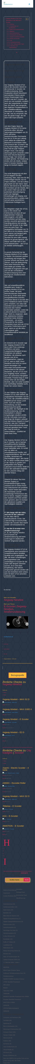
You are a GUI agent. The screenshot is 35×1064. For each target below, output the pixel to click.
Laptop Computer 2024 (10, 959)
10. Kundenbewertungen (14, 42)
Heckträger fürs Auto (9, 930)
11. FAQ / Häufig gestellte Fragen (16, 44)
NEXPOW (6, 967)
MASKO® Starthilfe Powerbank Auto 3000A (16, 996)
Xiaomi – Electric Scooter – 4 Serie (16, 769)
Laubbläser (6, 945)
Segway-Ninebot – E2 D (13, 732)
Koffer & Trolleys (8, 942)
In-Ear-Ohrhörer (8, 936)
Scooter (5, 653)
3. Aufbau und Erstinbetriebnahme (16, 29)
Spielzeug (6, 1023)
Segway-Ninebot (13, 599)
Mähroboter (6, 948)
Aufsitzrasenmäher (8, 907)
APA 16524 (6, 985)
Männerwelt (6, 1038)
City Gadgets (6, 649)
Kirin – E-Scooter (10, 816)
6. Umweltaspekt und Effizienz (15, 34)
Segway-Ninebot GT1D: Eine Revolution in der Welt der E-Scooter (14, 20)
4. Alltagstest (11, 31)
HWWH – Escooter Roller (14, 783)
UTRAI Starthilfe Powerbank (11, 982)
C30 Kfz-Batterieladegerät (11, 1008)
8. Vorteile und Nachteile (14, 38)
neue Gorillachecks (9, 1046)
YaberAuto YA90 (8, 990)
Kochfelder (6, 939)
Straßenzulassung (14, 611)
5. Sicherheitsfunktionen (14, 33)
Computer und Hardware (10, 1017)
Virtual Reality (7, 1049)
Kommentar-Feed (21, 895)
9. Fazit (10, 40)
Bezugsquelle (17, 675)
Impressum (6, 893)
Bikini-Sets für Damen (9, 915)
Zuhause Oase (7, 1032)
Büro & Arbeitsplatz (9, 1026)
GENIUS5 (6, 1005)
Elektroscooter (7, 924)
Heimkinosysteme (8, 933)
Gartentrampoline (8, 927)
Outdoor (5, 1041)
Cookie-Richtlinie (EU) (9, 896)
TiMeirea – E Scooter (12, 806)
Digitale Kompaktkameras (10, 918)
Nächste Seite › (10, 962)
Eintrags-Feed (20, 892)
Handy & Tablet (7, 1035)
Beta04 (5, 988)
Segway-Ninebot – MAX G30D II (17, 709)
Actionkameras (7, 904)
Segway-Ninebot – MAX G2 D (16, 699)
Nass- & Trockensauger (10, 956)
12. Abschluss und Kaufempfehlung (13, 46)
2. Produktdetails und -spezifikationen (14, 27)
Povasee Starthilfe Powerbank (12, 999)
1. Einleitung (11, 24)
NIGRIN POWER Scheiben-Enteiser (13, 979)
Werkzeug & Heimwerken (10, 1029)
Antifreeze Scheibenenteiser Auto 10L (14, 973)
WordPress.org (20, 898)
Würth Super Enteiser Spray (11, 970)
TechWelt (6, 1020)
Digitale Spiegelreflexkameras (12, 921)
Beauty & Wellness (8, 1055)
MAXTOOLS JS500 (9, 1002)
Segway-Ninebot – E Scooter (16, 719)
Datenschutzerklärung (9, 890)
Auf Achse (6, 644)
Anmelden (19, 889)
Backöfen (6, 913)
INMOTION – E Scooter (13, 826)
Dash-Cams (6, 910)
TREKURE (6, 993)
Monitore (6, 953)
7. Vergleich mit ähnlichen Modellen (16, 36)
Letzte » (17, 962)
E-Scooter (10, 606)
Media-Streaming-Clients (10, 950)
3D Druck (6, 1052)
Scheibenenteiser (8, 976)
